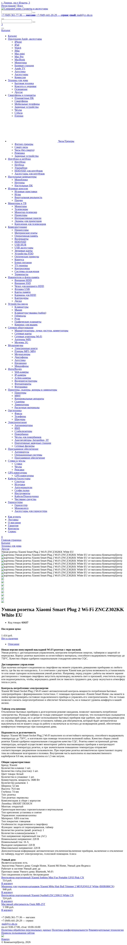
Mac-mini (20, 53)
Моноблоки (21, 179)
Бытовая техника (24, 83)
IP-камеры (20, 375)
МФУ (18, 395)
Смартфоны (21, 101)
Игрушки (20, 484)
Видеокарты (21, 238)
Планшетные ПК (24, 98)
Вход (20, 5)
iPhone (18, 41)
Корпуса (19, 259)
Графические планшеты (28, 321)
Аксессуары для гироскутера (31, 511)
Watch (18, 47)
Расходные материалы (27, 407)
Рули (17, 318)
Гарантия (13, 525)
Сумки (18, 463)
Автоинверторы (24, 425)
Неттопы (20, 182)
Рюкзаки (19, 469)
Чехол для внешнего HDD (29, 286)
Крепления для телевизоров (30, 224)
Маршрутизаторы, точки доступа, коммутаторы (41, 330)
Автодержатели (23, 487)
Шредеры (20, 419)
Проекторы (21, 215)
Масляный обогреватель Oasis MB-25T (23, 904)
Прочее (19, 200)
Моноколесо (21, 508)
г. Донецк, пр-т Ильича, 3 (15, 2)
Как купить (14, 516)
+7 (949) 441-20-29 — (52, 15)
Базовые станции (24, 65)
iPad (17, 44)
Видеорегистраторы (26, 380)
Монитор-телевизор (26, 212)
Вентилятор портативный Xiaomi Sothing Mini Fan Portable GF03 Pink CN (42, 877)
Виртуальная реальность (28, 197)
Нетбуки (19, 164)
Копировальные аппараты (29, 398)
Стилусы (20, 481)
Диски (18, 301)
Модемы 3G (21, 342)
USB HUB (20, 244)
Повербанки (21, 434)
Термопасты (21, 274)
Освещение (21, 89)
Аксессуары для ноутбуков (30, 173)
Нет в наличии (9, 638)
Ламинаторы (22, 404)
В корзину (7, 883)
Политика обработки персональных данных (26, 930)
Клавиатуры (21, 306)
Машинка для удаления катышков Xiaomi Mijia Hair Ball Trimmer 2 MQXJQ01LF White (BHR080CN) (57, 886)
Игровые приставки (26, 191)
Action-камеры (23, 377)
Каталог (5, 30)
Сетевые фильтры (25, 446)
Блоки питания (23, 262)
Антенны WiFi (23, 339)
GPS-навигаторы (24, 475)
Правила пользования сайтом (18, 933)
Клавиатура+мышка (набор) (30, 312)
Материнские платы (26, 232)
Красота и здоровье (25, 86)
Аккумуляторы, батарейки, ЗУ (32, 440)
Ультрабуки (21, 167)
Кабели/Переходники (27, 496)
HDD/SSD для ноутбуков (29, 170)
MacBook (20, 59)
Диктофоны (21, 357)
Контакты (13, 528)
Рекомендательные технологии (106, 930)
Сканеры (20, 401)
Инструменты (22, 493)
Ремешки (20, 153)
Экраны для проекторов (28, 221)
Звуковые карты (24, 250)
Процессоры (22, 230)
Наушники (21, 363)
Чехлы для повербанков (28, 437)
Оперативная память (26, 235)
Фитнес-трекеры (24, 144)
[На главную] (24, 8)
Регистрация (8, 5)
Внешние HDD (23, 280)
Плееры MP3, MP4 (25, 351)
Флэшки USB (22, 289)
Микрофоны (22, 366)
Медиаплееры (22, 354)
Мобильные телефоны (27, 104)
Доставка (13, 519)
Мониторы (21, 62)
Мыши (18, 309)
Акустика (20, 71)
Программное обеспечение (30, 457)
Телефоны (20, 416)
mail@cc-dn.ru (80, 15)
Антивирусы (22, 451)
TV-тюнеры (21, 265)
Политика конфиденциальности (70, 930)
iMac (17, 50)
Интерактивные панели (28, 218)
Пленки (19, 115)
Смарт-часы (21, 147)
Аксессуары (21, 74)
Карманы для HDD (25, 295)
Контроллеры (22, 268)
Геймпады (20, 315)
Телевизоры (21, 209)
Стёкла (18, 112)
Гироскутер (21, 505)
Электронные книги (26, 348)
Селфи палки (22, 490)
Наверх (5, 939)
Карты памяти (23, 292)
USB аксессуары (24, 247)
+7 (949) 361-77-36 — (18, 15)
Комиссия (20, 77)
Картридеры (21, 298)
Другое (19, 92)
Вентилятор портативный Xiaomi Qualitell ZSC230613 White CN (37, 895)
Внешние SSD (23, 283)
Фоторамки (21, 386)
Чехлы (18, 110)
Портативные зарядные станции (33, 443)
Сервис (12, 531)
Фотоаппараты (23, 383)
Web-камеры (22, 372)
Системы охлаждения (27, 271)
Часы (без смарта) (24, 150)
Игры (18, 194)
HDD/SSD (20, 241)
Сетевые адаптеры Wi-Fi (28, 336)
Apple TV (20, 68)
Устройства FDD (24, 253)
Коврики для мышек (26, 324)
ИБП (17, 428)
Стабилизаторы (23, 431)
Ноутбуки (20, 161)
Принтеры (20, 392)
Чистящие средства (25, 499)
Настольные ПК (24, 185)
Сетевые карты (23, 333)
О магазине (14, 522)
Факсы (18, 413)
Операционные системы (28, 454)
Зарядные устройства (27, 107)
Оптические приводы (27, 256)
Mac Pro (19, 56)
